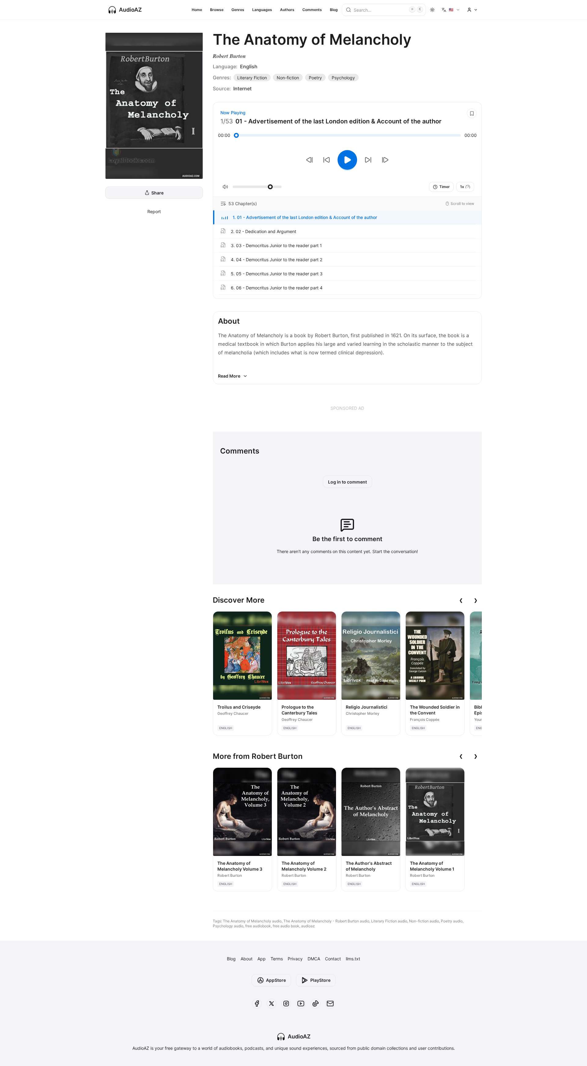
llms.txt (353, 958)
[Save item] (472, 113)
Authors (287, 9)
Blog (334, 9)
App (261, 958)
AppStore (276, 980)
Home (197, 9)
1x (462, 186)
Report (154, 211)
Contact (333, 958)
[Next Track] (385, 160)
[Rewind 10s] (326, 160)
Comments (312, 9)
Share (157, 192)
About (247, 958)
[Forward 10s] (368, 160)
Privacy (295, 958)
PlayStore (320, 980)
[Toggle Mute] (225, 187)
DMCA (314, 958)
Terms (277, 958)
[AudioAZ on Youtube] (301, 1003)
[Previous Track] (309, 160)
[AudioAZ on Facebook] (257, 1003)
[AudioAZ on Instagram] (286, 1003)
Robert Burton (229, 56)
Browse (216, 9)
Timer (444, 186)
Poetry (315, 77)
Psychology (343, 77)
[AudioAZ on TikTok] (315, 1003)
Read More (229, 376)
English (248, 66)
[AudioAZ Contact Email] (330, 1003)
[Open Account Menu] (472, 10)
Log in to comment (347, 481)
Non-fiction (288, 77)
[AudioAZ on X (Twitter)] (271, 1003)
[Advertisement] (347, 408)
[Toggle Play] (347, 160)
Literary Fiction (252, 77)
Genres (237, 9)
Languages (262, 9)
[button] (347, 217)
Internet (242, 88)
